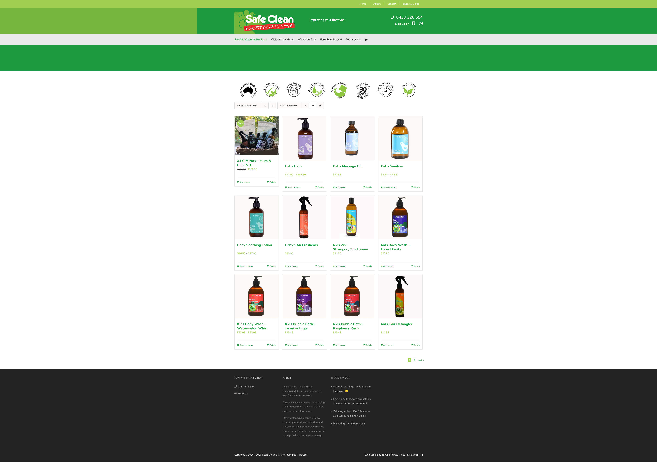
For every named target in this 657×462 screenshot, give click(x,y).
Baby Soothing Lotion (254, 245)
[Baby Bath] (304, 138)
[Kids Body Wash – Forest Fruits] (400, 217)
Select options (294, 187)
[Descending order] (273, 105)
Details (273, 182)
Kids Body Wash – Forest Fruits (395, 247)
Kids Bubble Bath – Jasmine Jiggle (300, 326)
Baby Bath (293, 166)
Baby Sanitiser (392, 166)
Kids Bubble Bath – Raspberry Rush (348, 326)
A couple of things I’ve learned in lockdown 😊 (352, 389)
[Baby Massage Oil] (352, 138)
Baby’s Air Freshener (301, 245)
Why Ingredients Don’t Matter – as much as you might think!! (351, 413)
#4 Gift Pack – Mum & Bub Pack (254, 163)
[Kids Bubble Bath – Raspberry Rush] (352, 296)
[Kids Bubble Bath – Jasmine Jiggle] (304, 296)
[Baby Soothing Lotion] (257, 217)
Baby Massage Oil (347, 166)
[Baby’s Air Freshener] (304, 217)
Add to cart (245, 182)
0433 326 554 (409, 17)
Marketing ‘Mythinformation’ (349, 423)
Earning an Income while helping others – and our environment (352, 401)
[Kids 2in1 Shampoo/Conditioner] (352, 217)
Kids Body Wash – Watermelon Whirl (252, 326)
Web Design (371, 454)
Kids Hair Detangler (396, 324)
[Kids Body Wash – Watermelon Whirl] (257, 296)
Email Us (243, 393)
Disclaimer (412, 454)
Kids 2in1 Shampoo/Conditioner (350, 247)
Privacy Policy (398, 454)
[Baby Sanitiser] (400, 138)
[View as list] (320, 105)
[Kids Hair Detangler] (400, 296)
